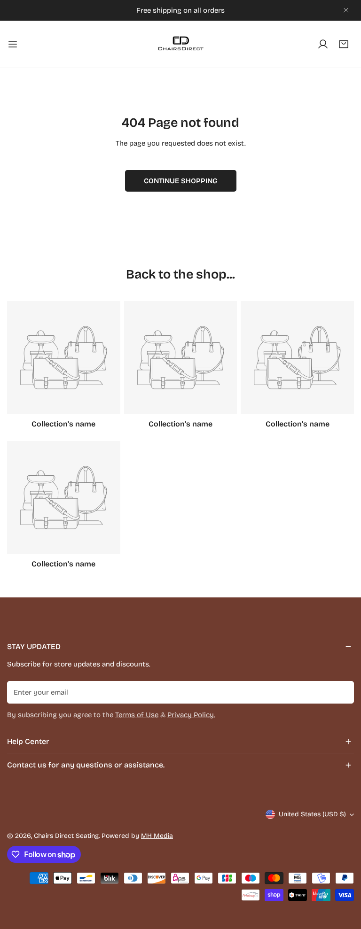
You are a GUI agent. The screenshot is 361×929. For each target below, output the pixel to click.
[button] (343, 44)
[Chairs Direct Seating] (180, 44)
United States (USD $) (312, 814)
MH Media (157, 836)
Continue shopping (181, 181)
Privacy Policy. (191, 715)
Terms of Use (136, 715)
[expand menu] (12, 44)
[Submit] (341, 692)
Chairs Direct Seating (66, 836)
